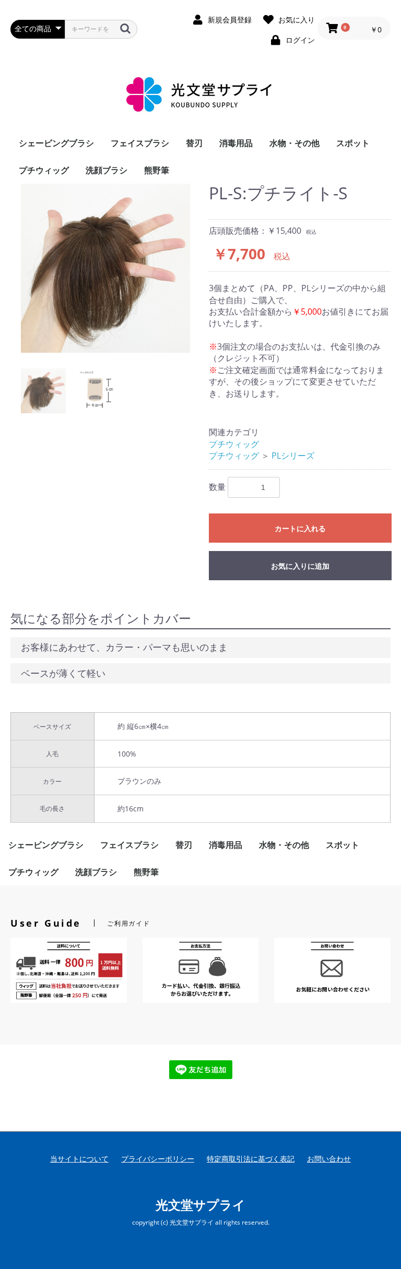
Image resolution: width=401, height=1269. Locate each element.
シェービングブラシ (56, 143)
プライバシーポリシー (157, 1159)
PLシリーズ (293, 455)
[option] (105, 268)
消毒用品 (236, 143)
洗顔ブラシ (106, 170)
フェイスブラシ (140, 143)
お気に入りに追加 (300, 566)
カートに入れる (300, 528)
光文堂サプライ (200, 1204)
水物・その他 (294, 143)
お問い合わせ (329, 1159)
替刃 (194, 143)
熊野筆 (156, 170)
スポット (353, 143)
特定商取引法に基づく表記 (250, 1159)
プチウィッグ (44, 170)
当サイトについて (79, 1159)
